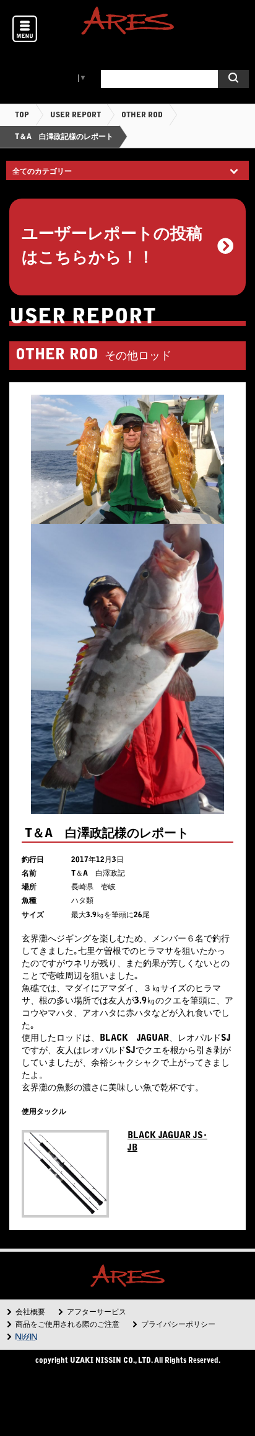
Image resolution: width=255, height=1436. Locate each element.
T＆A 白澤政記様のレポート (64, 137)
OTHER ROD (142, 115)
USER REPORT (75, 115)
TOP (22, 115)
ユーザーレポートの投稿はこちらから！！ (112, 247)
